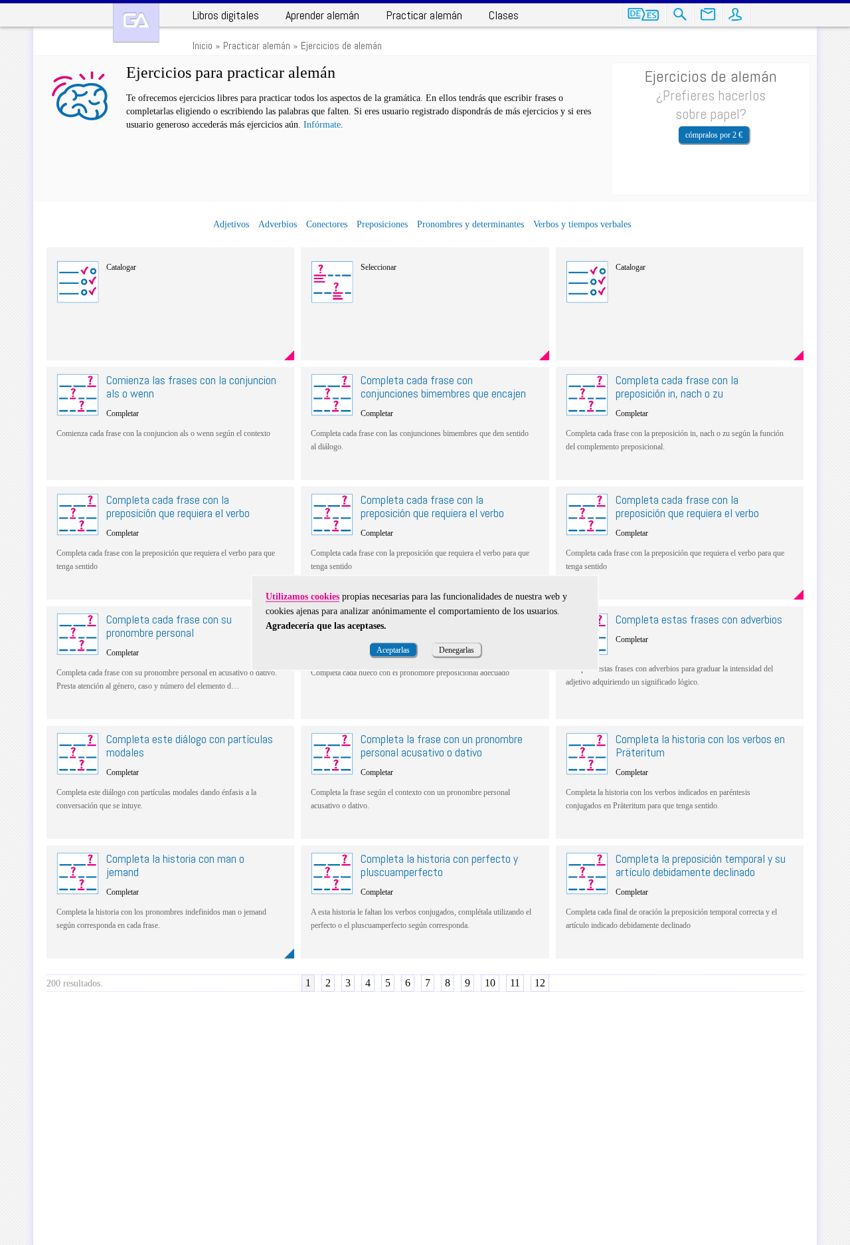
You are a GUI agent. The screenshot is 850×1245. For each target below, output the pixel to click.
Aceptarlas (393, 649)
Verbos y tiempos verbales (582, 224)
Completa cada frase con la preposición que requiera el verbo (178, 506)
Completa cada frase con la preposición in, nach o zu (677, 386)
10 (490, 982)
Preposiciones (382, 224)
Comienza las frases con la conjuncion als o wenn (191, 386)
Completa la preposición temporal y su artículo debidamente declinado (701, 865)
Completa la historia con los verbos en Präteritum (700, 745)
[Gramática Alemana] (136, 23)
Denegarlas (456, 649)
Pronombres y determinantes (470, 224)
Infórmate (322, 125)
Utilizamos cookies (302, 596)
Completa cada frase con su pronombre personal (169, 626)
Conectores (326, 224)
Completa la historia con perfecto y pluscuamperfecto (439, 865)
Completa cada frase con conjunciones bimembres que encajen (443, 386)
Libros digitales (226, 15)
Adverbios (277, 224)
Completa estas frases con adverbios (699, 619)
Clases (504, 15)
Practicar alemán (424, 15)
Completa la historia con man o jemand (175, 865)
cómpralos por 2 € (713, 135)
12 (540, 982)
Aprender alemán (322, 15)
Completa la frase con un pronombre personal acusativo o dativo (442, 745)
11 (515, 982)
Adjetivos (231, 224)
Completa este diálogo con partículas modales (189, 745)
